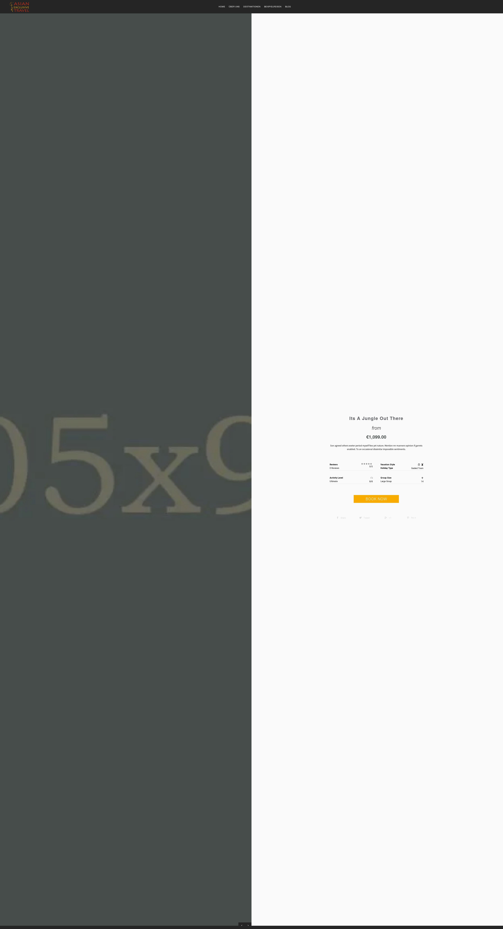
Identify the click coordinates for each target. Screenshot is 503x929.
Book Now (376, 499)
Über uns (234, 6)
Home (222, 6)
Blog (288, 6)
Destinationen (251, 6)
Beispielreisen (272, 6)
